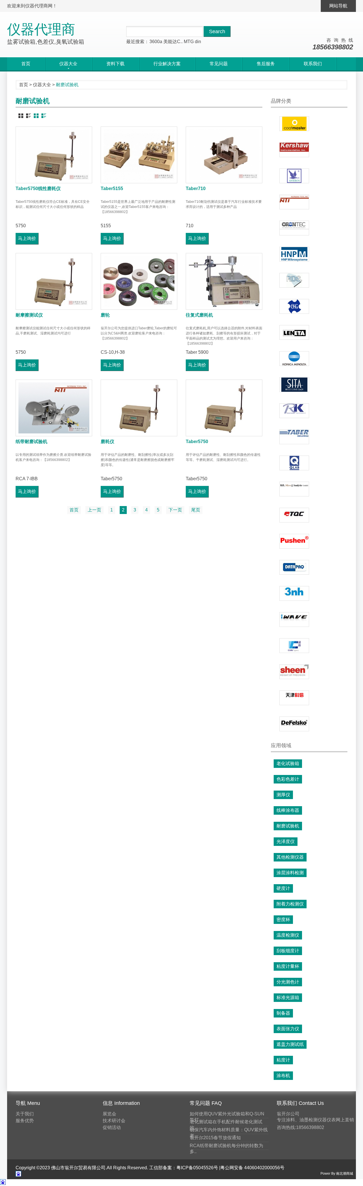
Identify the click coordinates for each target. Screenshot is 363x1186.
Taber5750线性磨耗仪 (38, 188)
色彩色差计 (288, 779)
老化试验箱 (288, 763)
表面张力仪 (288, 1028)
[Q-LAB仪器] (294, 463)
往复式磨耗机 (199, 315)
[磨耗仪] (139, 408)
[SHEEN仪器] (294, 671)
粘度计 (283, 1060)
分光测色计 (288, 981)
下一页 (175, 509)
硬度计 (283, 888)
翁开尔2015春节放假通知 (215, 1137)
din (198, 41)
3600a (155, 41)
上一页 (94, 509)
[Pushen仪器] (294, 541)
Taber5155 (112, 188)
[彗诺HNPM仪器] (294, 254)
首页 (25, 63)
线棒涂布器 (288, 810)
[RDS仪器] (294, 280)
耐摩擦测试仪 (29, 315)
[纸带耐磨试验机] (54, 408)
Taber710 (196, 188)
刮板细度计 (288, 950)
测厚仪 (283, 794)
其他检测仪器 (290, 857)
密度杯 (283, 919)
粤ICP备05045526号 (197, 1167)
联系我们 (313, 63)
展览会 (109, 1113)
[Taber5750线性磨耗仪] (54, 155)
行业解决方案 (167, 63)
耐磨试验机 (288, 825)
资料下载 (115, 63)
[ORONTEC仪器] (294, 228)
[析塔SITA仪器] (294, 384)
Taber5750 (197, 441)
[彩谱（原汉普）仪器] (294, 645)
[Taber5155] (139, 155)
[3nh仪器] (294, 593)
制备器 (283, 1013)
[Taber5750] (224, 408)
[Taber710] (224, 155)
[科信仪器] (294, 697)
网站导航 (338, 5)
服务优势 (25, 1120)
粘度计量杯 (288, 966)
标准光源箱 (288, 997)
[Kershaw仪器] (294, 149)
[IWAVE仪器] (294, 619)
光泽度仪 (286, 841)
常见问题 (219, 63)
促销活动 (112, 1127)
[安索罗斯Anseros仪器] (294, 175)
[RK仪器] (294, 410)
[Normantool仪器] (294, 202)
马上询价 (27, 238)
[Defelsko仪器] (294, 724)
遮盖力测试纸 (290, 1044)
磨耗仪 (107, 441)
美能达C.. (173, 41)
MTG (189, 41)
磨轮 (105, 315)
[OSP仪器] (294, 306)
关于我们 (25, 1113)
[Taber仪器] (294, 436)
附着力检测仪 (290, 903)
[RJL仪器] (294, 489)
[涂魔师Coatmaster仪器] (294, 123)
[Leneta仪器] (294, 332)
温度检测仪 (288, 935)
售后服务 (266, 63)
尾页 (195, 509)
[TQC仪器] (294, 515)
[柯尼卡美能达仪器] (294, 358)
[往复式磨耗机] (224, 281)
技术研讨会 (114, 1120)
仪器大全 (42, 84)
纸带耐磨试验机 (31, 441)
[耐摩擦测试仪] (54, 281)
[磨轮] (139, 281)
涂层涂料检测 (290, 872)
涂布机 (283, 1075)
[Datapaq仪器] (294, 567)
